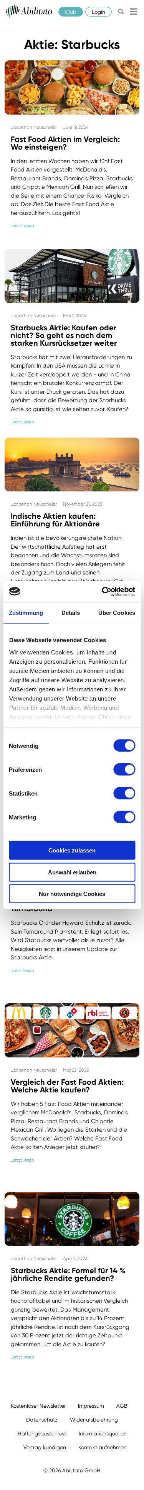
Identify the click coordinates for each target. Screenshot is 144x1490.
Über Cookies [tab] (116, 612)
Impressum (91, 1406)
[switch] (124, 769)
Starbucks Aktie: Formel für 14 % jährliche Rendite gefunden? (68, 1274)
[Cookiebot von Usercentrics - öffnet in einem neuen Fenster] (102, 591)
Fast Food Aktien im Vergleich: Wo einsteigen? (65, 143)
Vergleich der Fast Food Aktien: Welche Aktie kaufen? (67, 1085)
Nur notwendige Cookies (72, 894)
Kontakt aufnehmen (102, 1447)
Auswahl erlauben (72, 872)
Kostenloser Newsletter (38, 1406)
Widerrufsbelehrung (94, 1420)
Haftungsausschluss (42, 1433)
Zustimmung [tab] (26, 612)
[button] (121, 11)
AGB (121, 1406)
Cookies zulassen (72, 850)
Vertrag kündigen (44, 1447)
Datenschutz (42, 1420)
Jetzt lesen (22, 225)
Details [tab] (70, 612)
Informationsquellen (103, 1433)
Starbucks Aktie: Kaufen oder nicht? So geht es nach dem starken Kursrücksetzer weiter (64, 335)
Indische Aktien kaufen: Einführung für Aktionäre (55, 519)
